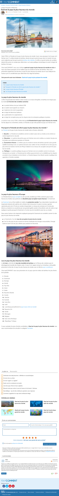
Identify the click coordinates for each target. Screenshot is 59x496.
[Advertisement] (29, 350)
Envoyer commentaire (50, 444)
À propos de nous (22, 492)
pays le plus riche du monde (28, 307)
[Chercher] (57, 2)
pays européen (17, 197)
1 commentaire (25, 12)
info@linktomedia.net (50, 451)
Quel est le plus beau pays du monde (50, 411)
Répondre (4, 473)
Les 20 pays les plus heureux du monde (16, 91)
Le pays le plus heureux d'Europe (14, 89)
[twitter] (7, 486)
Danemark (6, 202)
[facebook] (3, 486)
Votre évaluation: (18, 440)
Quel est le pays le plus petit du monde (50, 402)
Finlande (5, 130)
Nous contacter (31, 492)
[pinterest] (13, 486)
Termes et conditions (40, 492)
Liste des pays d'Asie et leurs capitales (13, 386)
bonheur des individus (29, 60)
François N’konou (10, 14)
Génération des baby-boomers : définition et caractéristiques (18, 376)
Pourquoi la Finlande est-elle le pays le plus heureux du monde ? (22, 87)
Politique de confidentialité (51, 492)
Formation (3, 5)
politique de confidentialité (17, 443)
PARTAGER (52, 3)
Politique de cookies (6, 494)
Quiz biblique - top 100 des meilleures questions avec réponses (19, 391)
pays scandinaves (48, 267)
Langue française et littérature (24, 5)
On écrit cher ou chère (9, 378)
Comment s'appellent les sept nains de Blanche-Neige (16, 393)
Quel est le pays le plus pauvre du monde (21, 402)
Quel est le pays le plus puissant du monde (34, 77)
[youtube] (10, 486)
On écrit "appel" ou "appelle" (10, 381)
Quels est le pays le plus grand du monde (22, 411)
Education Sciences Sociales (12, 5)
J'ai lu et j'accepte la (13, 443)
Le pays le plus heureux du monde (14, 85)
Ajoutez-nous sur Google (51, 51)
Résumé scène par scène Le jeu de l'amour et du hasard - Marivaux (20, 388)
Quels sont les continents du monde (12, 383)
